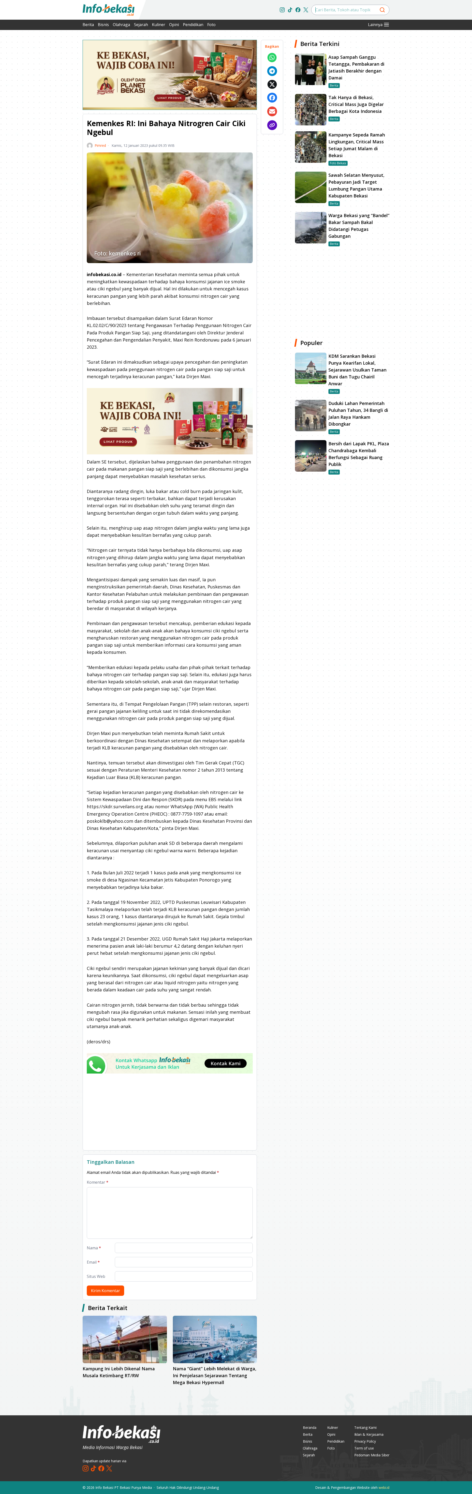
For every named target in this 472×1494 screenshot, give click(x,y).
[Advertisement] (56, 113)
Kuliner (158, 24)
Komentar (97, 1182)
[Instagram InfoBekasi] (282, 9)
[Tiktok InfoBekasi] (290, 9)
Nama (94, 1248)
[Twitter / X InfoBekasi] (305, 9)
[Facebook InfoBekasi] (297, 9)
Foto (211, 24)
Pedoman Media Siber (371, 1455)
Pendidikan (193, 24)
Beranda (309, 1427)
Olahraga (121, 24)
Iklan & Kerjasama (369, 1434)
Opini (174, 24)
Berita (88, 24)
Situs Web (96, 1276)
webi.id (384, 1487)
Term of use (364, 1448)
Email (93, 1262)
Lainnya (375, 24)
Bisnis (103, 24)
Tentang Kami (365, 1427)
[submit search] (382, 10)
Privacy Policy (365, 1441)
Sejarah (141, 24)
